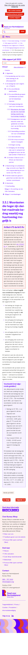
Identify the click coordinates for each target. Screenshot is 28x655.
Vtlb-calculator (9, 554)
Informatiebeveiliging (9, 610)
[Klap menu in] (3, 83)
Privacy (16, 604)
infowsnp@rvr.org (8, 582)
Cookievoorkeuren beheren (15, 14)
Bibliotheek (7, 560)
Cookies (5, 607)
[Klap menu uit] (3, 72)
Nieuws (6, 551)
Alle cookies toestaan (14, 10)
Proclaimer (12, 607)
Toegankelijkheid (7, 604)
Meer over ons (8, 534)
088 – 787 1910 (7, 579)
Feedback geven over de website (14, 537)
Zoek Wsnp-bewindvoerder (13, 557)
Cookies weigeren (14, 18)
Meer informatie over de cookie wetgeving (15, 6)
